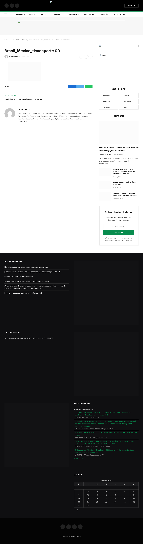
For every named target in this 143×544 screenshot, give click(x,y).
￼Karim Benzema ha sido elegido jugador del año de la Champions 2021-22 (124, 171)
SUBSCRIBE (131, 5)
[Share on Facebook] (81, 57)
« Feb (76, 510)
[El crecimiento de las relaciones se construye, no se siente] (119, 132)
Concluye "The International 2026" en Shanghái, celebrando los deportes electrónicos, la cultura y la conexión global (102, 413)
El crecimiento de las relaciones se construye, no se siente (119, 149)
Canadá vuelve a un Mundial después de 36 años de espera (125, 194)
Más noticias (79, 458)
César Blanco (14, 57)
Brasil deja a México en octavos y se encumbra (23, 99)
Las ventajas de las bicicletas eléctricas (124, 183)
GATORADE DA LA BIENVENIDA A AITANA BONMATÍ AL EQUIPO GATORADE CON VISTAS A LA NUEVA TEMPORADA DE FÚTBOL (104, 442)
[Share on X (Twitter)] (86, 57)
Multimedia (89, 14)
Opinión (104, 14)
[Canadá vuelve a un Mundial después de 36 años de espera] (105, 196)
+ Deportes (57, 14)
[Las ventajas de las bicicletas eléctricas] (105, 185)
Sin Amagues (74, 14)
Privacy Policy (119, 240)
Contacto (119, 14)
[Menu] (5, 14)
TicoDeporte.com (105, 154)
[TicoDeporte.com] (71, 5)
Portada (20, 14)
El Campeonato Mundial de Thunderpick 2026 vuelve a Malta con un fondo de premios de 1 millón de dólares (104, 451)
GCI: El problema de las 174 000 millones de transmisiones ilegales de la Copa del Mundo (106, 433)
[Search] (138, 14)
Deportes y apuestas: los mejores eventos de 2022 (23, 293)
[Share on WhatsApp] (90, 57)
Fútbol (31, 14)
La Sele (44, 14)
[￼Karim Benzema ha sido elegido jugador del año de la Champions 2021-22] (105, 172)
